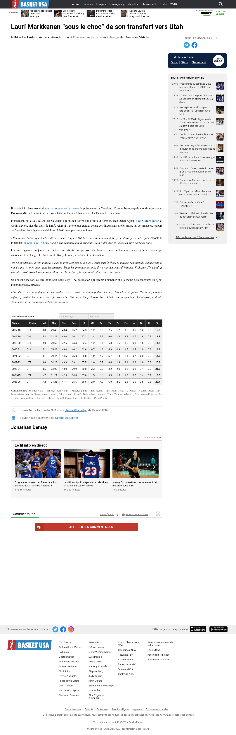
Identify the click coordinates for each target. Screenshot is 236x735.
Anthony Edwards (97, 666)
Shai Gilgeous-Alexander (96, 696)
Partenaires (102, 709)
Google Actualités (67, 418)
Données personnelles (157, 709)
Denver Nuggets (67, 676)
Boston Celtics (66, 656)
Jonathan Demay (29, 427)
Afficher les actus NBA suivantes (195, 237)
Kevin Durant (95, 680)
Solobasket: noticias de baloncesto (160, 644)
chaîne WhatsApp (76, 410)
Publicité (89, 709)
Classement (199, 62)
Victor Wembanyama (99, 652)
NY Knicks (64, 671)
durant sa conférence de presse (60, 208)
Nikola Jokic (95, 661)
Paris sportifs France (158, 654)
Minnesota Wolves (69, 661)
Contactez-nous (73, 709)
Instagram (71, 629)
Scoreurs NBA (125, 659)
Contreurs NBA (125, 674)
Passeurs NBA (125, 669)
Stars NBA (93, 642)
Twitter (187, 45)
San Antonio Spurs (69, 690)
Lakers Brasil (154, 650)
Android (218, 629)
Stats (184, 62)
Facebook (194, 45)
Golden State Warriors (71, 647)
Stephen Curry (95, 671)
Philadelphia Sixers (69, 680)
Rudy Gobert (95, 676)
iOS (199, 629)
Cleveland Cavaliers (69, 695)
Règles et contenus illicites (135, 514)
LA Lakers (64, 652)
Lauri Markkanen (147, 220)
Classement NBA (127, 650)
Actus (174, 62)
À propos (137, 709)
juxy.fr (146, 729)
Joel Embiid (94, 690)
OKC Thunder (66, 685)
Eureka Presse (136, 722)
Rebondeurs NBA (127, 664)
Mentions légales (120, 709)
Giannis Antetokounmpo (101, 685)
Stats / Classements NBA (129, 644)
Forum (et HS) (107, 514)
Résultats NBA (125, 654)
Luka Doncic (95, 656)
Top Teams (65, 642)
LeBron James (96, 647)
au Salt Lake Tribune (36, 243)
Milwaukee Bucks (68, 666)
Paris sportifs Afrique (159, 659)
